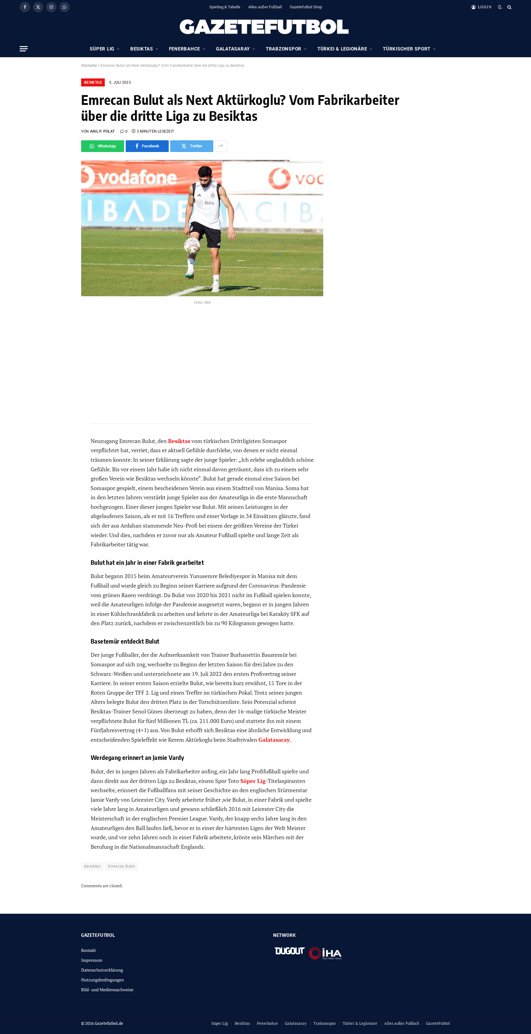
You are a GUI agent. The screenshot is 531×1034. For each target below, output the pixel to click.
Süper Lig (102, 49)
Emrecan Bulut (121, 866)
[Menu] (24, 49)
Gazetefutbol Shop (306, 7)
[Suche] (508, 7)
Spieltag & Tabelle (224, 7)
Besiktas (141, 49)
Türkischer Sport (407, 49)
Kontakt (88, 950)
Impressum (91, 960)
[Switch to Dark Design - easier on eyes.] (500, 7)
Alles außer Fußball (265, 7)
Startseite (89, 65)
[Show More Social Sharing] (221, 146)
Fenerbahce (184, 49)
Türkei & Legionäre (342, 49)
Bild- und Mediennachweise (107, 989)
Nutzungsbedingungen (102, 980)
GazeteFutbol (438, 1023)
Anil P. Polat (102, 131)
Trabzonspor (283, 49)
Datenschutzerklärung (102, 970)
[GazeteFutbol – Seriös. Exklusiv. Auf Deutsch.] (265, 27)
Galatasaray (233, 49)
